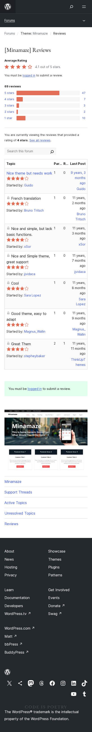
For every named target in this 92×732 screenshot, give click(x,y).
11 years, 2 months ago (79, 203)
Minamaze (40, 33)
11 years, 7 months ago (79, 261)
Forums (9, 20)
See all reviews (39, 140)
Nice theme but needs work (29, 173)
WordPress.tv (17, 613)
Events (54, 597)
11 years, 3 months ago (79, 233)
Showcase (56, 551)
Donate (56, 606)
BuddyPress (16, 652)
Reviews (11, 524)
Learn (9, 590)
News (9, 559)
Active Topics (15, 502)
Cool (15, 283)
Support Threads (18, 492)
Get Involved (59, 590)
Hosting (10, 567)
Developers (13, 606)
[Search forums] (52, 151)
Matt (10, 636)
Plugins (54, 567)
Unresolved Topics (19, 513)
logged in (29, 75)
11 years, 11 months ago (78, 348)
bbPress (13, 644)
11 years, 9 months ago (79, 318)
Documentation (17, 597)
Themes (54, 559)
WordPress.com (19, 628)
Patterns (55, 575)
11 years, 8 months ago (79, 288)
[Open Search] (71, 6)
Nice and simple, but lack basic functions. (29, 231)
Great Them (21, 344)
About (9, 551)
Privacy (10, 575)
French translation (26, 198)
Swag (55, 613)
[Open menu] (85, 6)
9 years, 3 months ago (78, 178)
